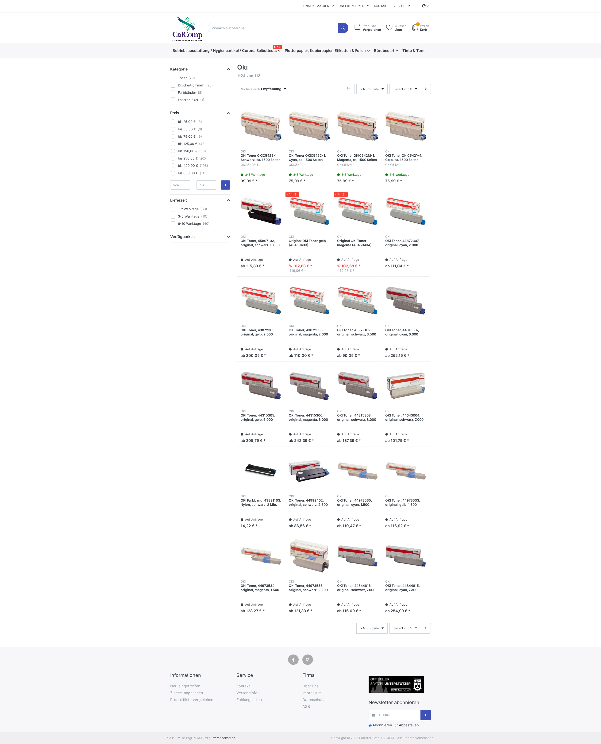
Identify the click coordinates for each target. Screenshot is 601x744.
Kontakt (381, 6)
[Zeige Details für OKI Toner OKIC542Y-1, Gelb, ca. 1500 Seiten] (405, 125)
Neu (277, 47)
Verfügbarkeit (182, 236)
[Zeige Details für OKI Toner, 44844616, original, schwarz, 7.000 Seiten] (357, 556)
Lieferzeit (178, 200)
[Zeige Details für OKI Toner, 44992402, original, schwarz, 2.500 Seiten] (309, 470)
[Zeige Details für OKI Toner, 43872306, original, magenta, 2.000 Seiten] (309, 300)
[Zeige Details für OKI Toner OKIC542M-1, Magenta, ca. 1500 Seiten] (357, 125)
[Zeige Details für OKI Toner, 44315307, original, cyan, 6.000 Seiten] (405, 300)
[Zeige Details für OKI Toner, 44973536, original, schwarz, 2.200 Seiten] (309, 556)
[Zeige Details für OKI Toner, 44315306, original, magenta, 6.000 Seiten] (309, 385)
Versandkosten (224, 738)
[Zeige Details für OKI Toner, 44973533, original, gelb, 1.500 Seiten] (405, 470)
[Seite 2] (426, 89)
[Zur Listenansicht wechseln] (348, 89)
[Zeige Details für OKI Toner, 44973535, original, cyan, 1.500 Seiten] (357, 470)
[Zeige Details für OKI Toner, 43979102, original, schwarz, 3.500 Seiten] (357, 300)
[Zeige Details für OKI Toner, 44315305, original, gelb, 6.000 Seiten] (261, 385)
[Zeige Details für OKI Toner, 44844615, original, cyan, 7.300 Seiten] (405, 556)
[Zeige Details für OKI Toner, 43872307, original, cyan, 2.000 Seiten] (405, 211)
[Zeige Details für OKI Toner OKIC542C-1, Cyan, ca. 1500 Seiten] (309, 125)
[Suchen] (343, 28)
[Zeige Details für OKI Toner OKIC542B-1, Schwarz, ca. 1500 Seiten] (261, 125)
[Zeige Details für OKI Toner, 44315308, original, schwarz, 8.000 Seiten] (357, 385)
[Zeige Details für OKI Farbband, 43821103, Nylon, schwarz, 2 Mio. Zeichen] (261, 470)
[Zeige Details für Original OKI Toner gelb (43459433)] (309, 211)
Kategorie (179, 69)
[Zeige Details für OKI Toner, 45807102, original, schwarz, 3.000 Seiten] (261, 211)
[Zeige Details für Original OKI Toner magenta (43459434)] (357, 211)
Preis (174, 112)
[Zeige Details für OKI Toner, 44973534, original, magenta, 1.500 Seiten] (261, 556)
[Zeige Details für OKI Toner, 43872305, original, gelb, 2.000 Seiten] (261, 300)
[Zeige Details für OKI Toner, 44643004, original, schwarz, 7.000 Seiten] (405, 385)
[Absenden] (425, 715)
